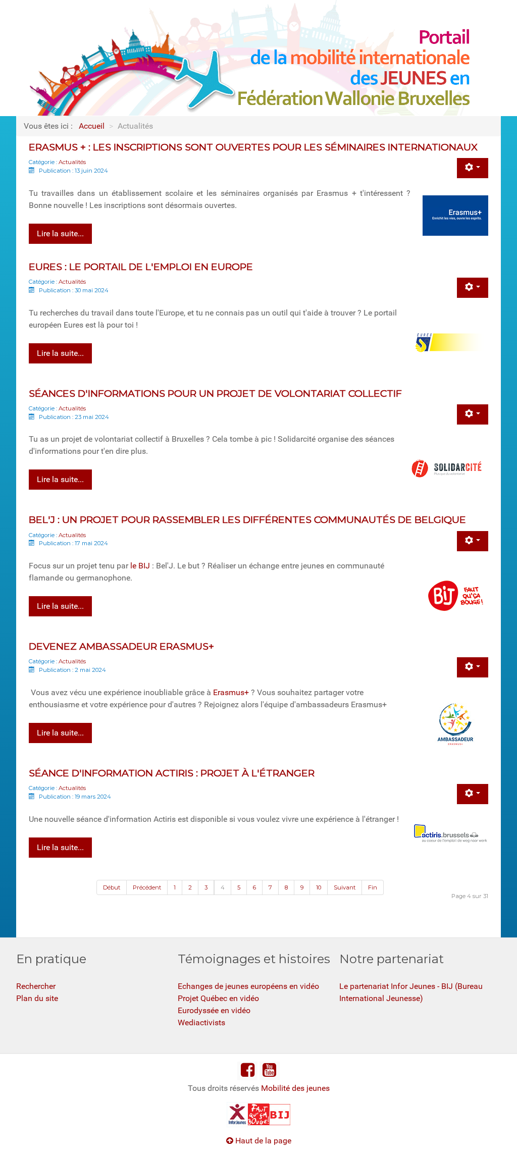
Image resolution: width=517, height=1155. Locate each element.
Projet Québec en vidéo (218, 998)
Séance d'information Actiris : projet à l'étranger (172, 773)
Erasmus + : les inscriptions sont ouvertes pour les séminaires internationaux (253, 147)
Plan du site (37, 998)
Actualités (72, 162)
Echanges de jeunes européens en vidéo (248, 986)
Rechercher (36, 986)
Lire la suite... (60, 233)
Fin (372, 887)
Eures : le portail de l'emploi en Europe (141, 266)
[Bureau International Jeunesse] (258, 1114)
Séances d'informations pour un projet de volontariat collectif (215, 393)
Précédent (147, 887)
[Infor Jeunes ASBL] (237, 1114)
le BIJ (140, 565)
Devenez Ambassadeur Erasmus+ (121, 646)
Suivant (344, 887)
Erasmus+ (231, 692)
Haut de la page (262, 1140)
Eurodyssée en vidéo (214, 1010)
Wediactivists (201, 1022)
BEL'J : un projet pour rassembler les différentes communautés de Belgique (247, 519)
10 (318, 887)
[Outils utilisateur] (472, 168)
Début (111, 887)
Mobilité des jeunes (295, 1088)
